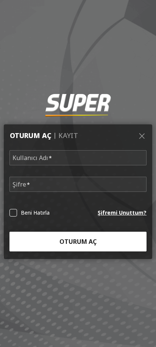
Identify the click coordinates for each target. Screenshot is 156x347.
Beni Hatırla (35, 212)
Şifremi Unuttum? (122, 212)
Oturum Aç (78, 241)
